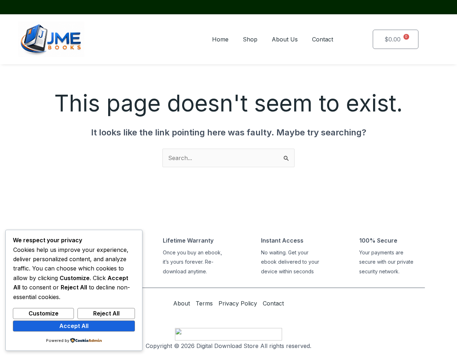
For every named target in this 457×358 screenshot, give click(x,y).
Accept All (74, 325)
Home (220, 39)
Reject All (106, 313)
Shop (250, 39)
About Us (285, 39)
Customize (44, 313)
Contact (322, 39)
